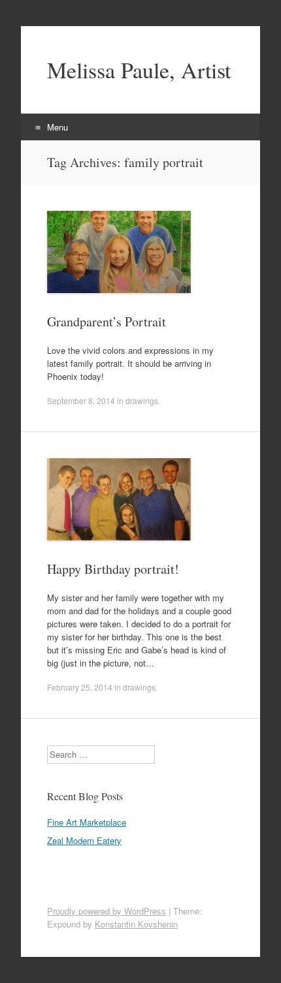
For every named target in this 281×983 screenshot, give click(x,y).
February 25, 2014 (79, 687)
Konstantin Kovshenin (136, 924)
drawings (141, 400)
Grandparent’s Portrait (106, 321)
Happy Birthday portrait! (113, 569)
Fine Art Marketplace (86, 822)
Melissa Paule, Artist (139, 70)
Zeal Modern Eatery (84, 840)
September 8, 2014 (81, 400)
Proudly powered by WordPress (106, 911)
